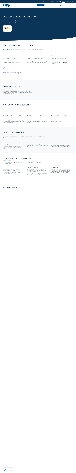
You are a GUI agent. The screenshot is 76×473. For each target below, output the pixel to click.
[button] (7, 28)
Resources (56, 1)
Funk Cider (5, 169)
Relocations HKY (45, 1)
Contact (71, 1)
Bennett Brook (29, 115)
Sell (17, 5)
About (68, 1)
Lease (20, 5)
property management (31, 61)
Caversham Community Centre (8, 115)
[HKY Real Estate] (7, 5)
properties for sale (61, 62)
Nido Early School (30, 143)
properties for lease (19, 73)
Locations (63, 1)
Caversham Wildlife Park (31, 169)
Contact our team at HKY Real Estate (9, 49)
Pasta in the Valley (54, 169)
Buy (24, 5)
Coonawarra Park (54, 115)
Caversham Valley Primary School (9, 143)
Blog (60, 1)
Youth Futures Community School (57, 143)
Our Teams (33, 5)
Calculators (51, 1)
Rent (28, 5)
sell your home (12, 60)
